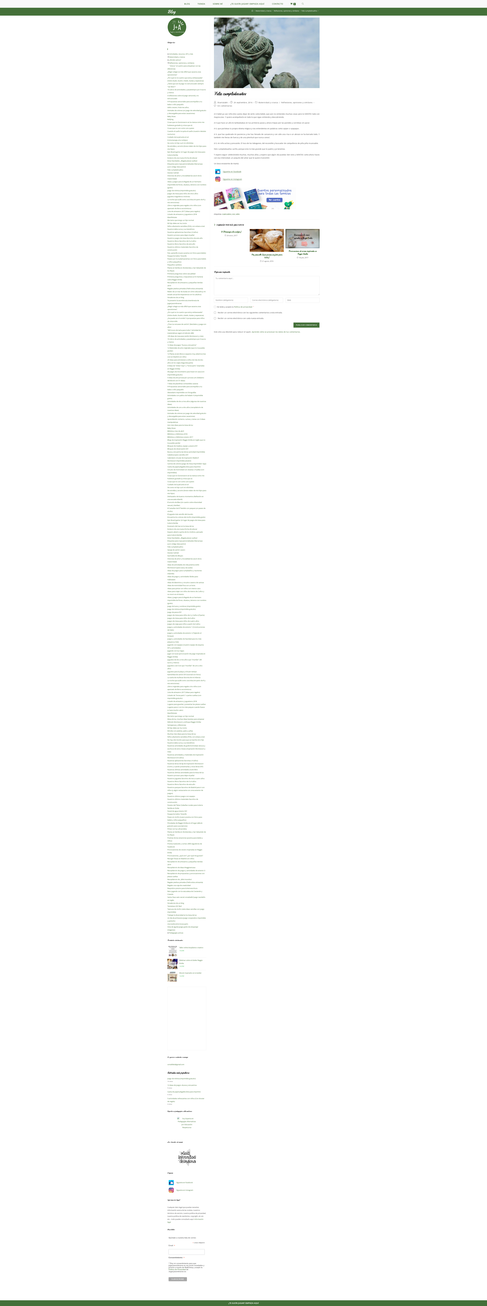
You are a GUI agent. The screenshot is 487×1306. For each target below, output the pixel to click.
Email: (172, 1245)
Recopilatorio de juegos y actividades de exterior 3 (186, 870)
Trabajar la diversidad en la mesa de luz (182, 915)
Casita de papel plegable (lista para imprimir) (184, 467)
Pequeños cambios (174, 265)
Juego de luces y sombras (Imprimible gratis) (184, 606)
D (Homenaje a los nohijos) (231, 232)
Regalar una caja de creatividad (179, 885)
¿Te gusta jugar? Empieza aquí (243, 1303)
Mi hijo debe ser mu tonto (177, 223)
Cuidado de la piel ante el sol (178, 137)
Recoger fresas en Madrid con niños (180, 858)
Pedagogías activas (176, 933)
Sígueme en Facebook (232, 171)
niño (238, 214)
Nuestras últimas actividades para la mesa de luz (185, 772)
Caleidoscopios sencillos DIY (177, 455)
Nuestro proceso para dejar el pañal (180, 235)
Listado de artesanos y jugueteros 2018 (182, 214)
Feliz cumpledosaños (175, 170)
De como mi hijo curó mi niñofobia (180, 143)
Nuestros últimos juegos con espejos (181, 796)
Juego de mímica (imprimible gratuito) (181, 190)
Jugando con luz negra (175, 651)
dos (233, 214)
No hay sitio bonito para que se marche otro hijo (185, 740)
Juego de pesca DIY (174, 612)
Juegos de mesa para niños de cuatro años (183, 621)
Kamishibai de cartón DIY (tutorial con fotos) (184, 674)
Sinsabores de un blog (175, 297)
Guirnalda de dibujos (175, 556)
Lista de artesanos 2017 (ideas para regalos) (183, 211)
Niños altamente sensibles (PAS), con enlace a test (186, 226)
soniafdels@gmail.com (175, 1064)
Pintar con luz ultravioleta (177, 829)
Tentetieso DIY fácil (174, 906)
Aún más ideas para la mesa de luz (180, 425)
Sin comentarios (224, 106)
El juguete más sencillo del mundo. (180, 514)
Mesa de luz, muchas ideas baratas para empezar (185, 719)
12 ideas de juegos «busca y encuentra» (182, 1085)
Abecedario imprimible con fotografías (181, 392)
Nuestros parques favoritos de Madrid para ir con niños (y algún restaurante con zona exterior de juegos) (186, 790)
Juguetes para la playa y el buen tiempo (182, 671)
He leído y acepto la (235, 307)
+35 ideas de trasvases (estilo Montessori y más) (185, 336)
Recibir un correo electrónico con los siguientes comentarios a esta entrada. (250, 312)
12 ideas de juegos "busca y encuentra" (182, 345)
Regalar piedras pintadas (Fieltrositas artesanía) (185, 288)
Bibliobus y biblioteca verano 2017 (180, 437)
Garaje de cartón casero (176, 550)
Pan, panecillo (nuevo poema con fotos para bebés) (266, 256)
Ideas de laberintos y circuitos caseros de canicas (185, 582)
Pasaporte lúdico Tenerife (177, 256)
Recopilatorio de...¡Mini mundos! (179, 879)
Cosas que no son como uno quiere (180, 128)
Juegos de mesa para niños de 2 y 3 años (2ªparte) (186, 615)
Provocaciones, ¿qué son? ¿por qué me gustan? (185, 856)
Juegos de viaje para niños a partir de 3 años (183, 624)
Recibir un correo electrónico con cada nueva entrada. (241, 318)
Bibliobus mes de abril (175, 431)
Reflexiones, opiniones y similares (296, 102)
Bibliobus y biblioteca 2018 (177, 434)
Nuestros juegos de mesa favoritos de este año (185, 238)
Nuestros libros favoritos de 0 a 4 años (181, 241)
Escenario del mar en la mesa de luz (180, 526)
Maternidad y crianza (268, 102)
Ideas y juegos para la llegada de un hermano (184, 181)
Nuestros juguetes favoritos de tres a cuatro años (186, 778)
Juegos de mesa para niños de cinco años (182, 193)
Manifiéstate (172, 217)
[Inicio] (252, 11)
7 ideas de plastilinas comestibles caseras (182, 383)
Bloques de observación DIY (177, 449)
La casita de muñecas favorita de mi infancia (183, 677)
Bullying (170, 119)
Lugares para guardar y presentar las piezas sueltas (186, 704)
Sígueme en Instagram (232, 179)
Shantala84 (222, 102)
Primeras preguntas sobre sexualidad (181, 274)
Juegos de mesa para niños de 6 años (181, 618)
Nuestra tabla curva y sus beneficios (181, 229)
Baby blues (171, 116)
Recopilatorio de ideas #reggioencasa (181, 867)
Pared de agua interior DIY (177, 811)
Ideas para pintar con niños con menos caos (184, 588)
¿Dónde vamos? (175, 60)
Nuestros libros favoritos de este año (181, 244)
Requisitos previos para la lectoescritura (182, 888)
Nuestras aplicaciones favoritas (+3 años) (182, 232)
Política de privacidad (243, 307)
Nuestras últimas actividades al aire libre (182, 769)
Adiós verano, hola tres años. (178, 107)
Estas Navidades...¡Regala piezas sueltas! (182, 161)
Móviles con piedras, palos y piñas (180, 731)
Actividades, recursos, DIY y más (181, 54)
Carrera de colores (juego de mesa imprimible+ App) (186, 464)
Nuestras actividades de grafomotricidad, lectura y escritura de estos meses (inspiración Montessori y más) (186, 749)
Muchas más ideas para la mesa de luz (181, 734)
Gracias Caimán (173, 173)
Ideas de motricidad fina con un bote (181, 585)
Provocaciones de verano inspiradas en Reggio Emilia (302, 252)
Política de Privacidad (177, 1269)
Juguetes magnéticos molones (178, 196)
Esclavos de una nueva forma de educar (182, 158)
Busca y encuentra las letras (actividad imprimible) (186, 452)
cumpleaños (226, 214)
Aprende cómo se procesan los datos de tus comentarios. (276, 332)
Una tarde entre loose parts (177, 924)
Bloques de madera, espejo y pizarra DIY (182, 446)
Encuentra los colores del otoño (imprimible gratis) (186, 517)
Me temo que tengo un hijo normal (180, 220)
